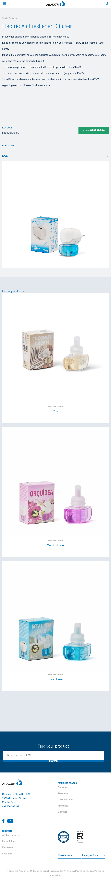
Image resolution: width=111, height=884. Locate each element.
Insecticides (9, 841)
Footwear (7, 847)
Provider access (66, 855)
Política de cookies (84, 871)
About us (63, 787)
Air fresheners (10, 835)
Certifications (65, 799)
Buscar (53, 761)
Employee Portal (90, 855)
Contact (62, 811)
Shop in (84, 130)
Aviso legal (69, 871)
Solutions (63, 793)
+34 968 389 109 (10, 806)
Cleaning (7, 853)
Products (63, 805)
